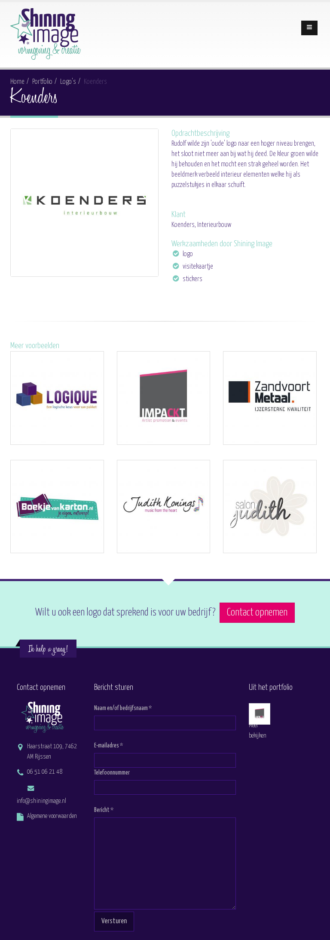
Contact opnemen (257, 613)
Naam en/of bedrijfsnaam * (123, 708)
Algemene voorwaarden (52, 816)
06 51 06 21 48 (44, 772)
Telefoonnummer (112, 773)
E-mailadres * (108, 746)
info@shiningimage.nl (41, 801)
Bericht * (103, 810)
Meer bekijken (257, 731)
